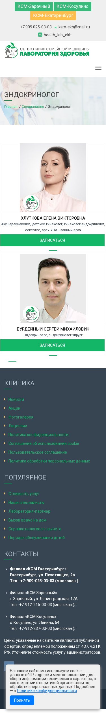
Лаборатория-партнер (29, 511)
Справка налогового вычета (34, 529)
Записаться (52, 240)
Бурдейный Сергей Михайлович (53, 329)
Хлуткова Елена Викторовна (53, 218)
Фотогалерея (20, 417)
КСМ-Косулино (72, 6)
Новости (16, 399)
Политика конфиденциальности (38, 434)
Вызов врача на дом (27, 520)
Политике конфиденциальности (47, 690)
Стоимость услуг (24, 493)
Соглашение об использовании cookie (43, 443)
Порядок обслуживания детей (36, 537)
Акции (14, 408)
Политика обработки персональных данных (49, 461)
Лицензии (17, 426)
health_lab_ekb (58, 35)
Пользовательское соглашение (37, 452)
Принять (22, 700)
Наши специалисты (26, 502)
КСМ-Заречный (34, 6)
